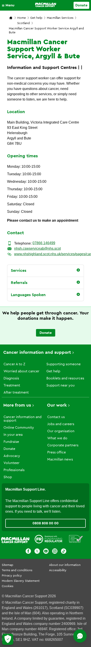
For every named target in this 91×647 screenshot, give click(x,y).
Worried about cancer (21, 371)
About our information (65, 565)
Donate (81, 5)
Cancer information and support (37, 352)
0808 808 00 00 (45, 523)
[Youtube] (46, 551)
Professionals (14, 470)
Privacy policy (12, 575)
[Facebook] (28, 551)
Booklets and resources (65, 378)
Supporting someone (63, 364)
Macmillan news (60, 459)
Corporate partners (62, 445)
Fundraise (11, 441)
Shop (8, 477)
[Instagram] (54, 551)
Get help (36, 17)
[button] (9, 5)
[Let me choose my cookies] (7, 639)
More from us (17, 405)
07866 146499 (43, 243)
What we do (57, 438)
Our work (57, 405)
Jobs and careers (60, 424)
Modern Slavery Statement (21, 580)
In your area (13, 434)
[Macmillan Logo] (45, 5)
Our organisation (60, 431)
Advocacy (12, 456)
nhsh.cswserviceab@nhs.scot (37, 248)
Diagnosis (11, 378)
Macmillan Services (60, 17)
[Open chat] (80, 636)
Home (21, 17)
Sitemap (7, 565)
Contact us (56, 417)
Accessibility (57, 570)
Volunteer (11, 463)
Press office (56, 452)
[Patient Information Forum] (76, 540)
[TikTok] (63, 551)
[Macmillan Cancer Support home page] (11, 18)
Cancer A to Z (14, 364)
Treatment (12, 385)
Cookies (7, 586)
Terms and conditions (17, 570)
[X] (37, 551)
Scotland (23, 23)
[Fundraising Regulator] (48, 540)
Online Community (19, 427)
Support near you (60, 385)
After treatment (16, 392)
